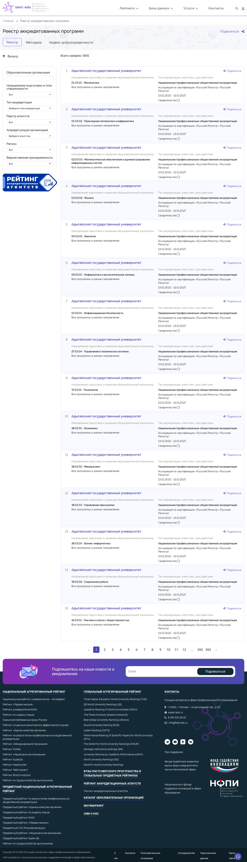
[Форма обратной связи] (238, 856)
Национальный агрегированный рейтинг (34, 691)
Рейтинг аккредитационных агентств (112, 783)
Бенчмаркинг (94, 805)
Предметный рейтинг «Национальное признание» (32, 833)
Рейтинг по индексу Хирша (18, 714)
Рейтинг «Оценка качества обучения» (24, 730)
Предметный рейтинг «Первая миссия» (26, 822)
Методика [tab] (34, 42)
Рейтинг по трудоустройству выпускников (28, 780)
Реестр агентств (18, 116)
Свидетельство (168, 100)
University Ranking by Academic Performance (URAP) (113, 754)
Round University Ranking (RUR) (102, 725)
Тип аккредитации (19, 102)
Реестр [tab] (12, 42)
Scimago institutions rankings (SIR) (103, 749)
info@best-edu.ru (178, 722)
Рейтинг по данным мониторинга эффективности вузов (36, 725)
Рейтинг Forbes (12, 749)
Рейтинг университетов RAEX (20, 709)
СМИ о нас (91, 813)
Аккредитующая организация (27, 129)
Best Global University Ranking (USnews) (106, 719)
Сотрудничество (186, 853)
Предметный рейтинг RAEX (19, 817)
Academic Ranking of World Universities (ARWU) (110, 709)
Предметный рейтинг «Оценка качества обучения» (32, 807)
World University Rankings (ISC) (101, 759)
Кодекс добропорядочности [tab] (71, 42)
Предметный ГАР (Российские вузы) (24, 828)
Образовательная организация (28, 72)
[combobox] (30, 94)
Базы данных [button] (160, 8)
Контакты (216, 8)
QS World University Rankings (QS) (103, 704)
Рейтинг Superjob (13, 759)
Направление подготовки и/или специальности (29, 87)
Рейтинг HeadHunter (15, 764)
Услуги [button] (189, 8)
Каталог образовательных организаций (114, 797)
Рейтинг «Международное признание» (25, 743)
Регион (11, 143)
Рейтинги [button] (128, 8)
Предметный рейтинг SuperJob (21, 838)
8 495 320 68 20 (177, 717)
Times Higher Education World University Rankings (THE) (115, 699)
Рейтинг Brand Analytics (17, 775)
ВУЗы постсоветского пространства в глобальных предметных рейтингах (112, 773)
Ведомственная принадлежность (30, 157)
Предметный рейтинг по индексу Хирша (26, 812)
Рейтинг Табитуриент (15, 769)
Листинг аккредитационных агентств (106, 791)
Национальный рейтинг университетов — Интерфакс (34, 699)
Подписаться (215, 671)
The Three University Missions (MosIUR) (106, 714)
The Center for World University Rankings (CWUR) (111, 743)
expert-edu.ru (175, 712)
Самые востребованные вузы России (25, 719)
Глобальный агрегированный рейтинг (112, 691)
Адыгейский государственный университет (106, 70)
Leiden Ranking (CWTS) (97, 730)
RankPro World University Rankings (103, 764)
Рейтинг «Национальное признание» (24, 754)
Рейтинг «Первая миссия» (18, 704)
